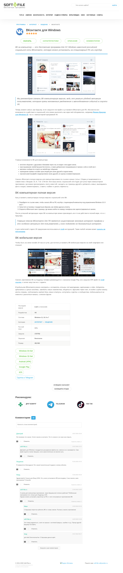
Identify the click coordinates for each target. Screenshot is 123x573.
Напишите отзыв (61, 389)
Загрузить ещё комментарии (49, 548)
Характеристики (51, 41)
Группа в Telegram (25, 378)
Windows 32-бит (25, 356)
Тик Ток (89, 404)
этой (62, 229)
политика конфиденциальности (24, 565)
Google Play (23, 367)
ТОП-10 (21, 15)
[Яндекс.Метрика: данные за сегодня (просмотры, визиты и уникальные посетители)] (66, 563)
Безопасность (38, 15)
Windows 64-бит (25, 351)
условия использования (21, 566)
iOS (20, 372)
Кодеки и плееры (61, 15)
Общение (44, 24)
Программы (21, 24)
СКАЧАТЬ (27, 41)
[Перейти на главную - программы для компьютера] (14, 5)
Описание (72, 41)
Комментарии (93, 41)
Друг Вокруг (31, 404)
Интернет (49, 15)
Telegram (60, 404)
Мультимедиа (74, 15)
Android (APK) (24, 362)
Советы (100, 15)
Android (29, 15)
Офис (83, 15)
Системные (90, 15)
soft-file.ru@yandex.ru (101, 563)
